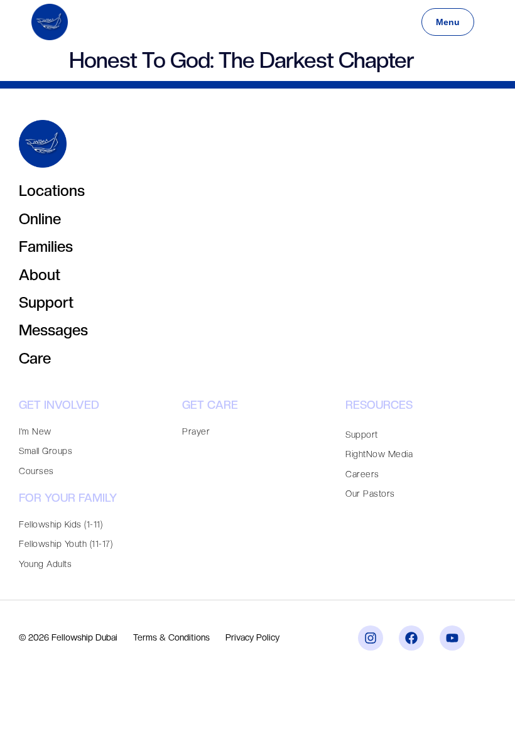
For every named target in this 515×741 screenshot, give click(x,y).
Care (35, 358)
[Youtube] (452, 638)
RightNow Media (379, 454)
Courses (36, 471)
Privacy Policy (252, 637)
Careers (362, 474)
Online (40, 219)
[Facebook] (411, 638)
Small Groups (45, 451)
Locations (52, 190)
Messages (53, 330)
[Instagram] (370, 638)
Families (46, 246)
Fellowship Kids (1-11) (60, 524)
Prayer (196, 431)
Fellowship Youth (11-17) (65, 544)
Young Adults (45, 564)
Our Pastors (370, 494)
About (39, 275)
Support (46, 302)
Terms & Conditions (171, 637)
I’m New (35, 431)
